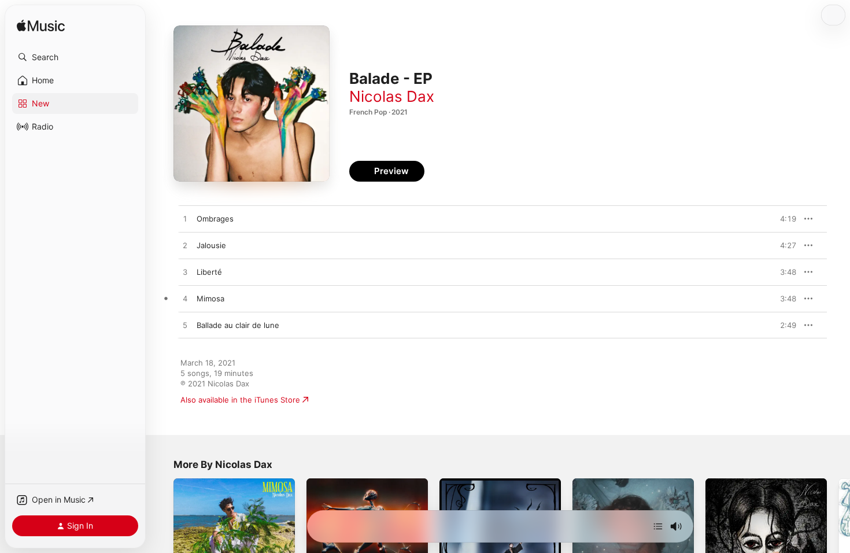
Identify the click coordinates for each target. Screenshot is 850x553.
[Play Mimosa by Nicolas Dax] (185, 299)
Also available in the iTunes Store (240, 399)
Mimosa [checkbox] (210, 298)
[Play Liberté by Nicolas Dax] (185, 272)
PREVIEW (783, 218)
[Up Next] (658, 526)
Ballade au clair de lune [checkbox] (238, 325)
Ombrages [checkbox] (215, 218)
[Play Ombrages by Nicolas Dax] (185, 219)
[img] (41, 26)
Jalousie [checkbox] (211, 245)
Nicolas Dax (391, 96)
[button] (75, 57)
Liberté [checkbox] (209, 271)
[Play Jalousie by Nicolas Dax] (185, 246)
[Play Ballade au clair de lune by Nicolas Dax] (185, 325)
